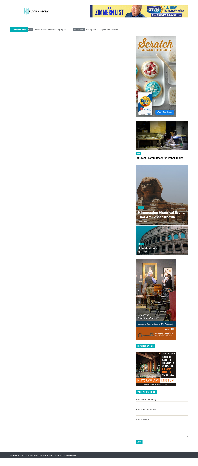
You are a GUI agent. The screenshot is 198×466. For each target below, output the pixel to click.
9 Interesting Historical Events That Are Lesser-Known (161, 215)
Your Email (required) (146, 409)
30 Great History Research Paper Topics (159, 158)
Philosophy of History (148, 248)
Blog (138, 154)
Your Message (142, 419)
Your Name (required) (146, 399)
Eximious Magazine (69, 455)
